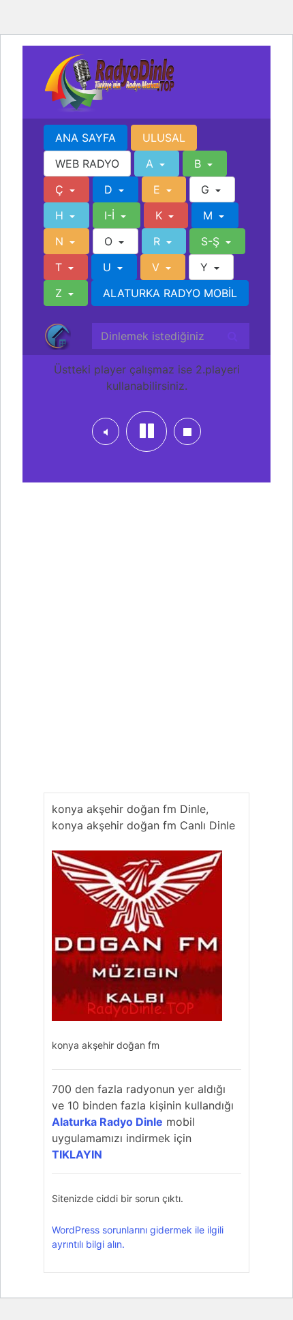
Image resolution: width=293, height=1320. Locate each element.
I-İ (111, 215)
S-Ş (212, 241)
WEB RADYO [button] (87, 163)
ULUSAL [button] (163, 137)
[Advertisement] (146, 646)
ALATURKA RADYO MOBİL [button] (170, 293)
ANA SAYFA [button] (85, 137)
